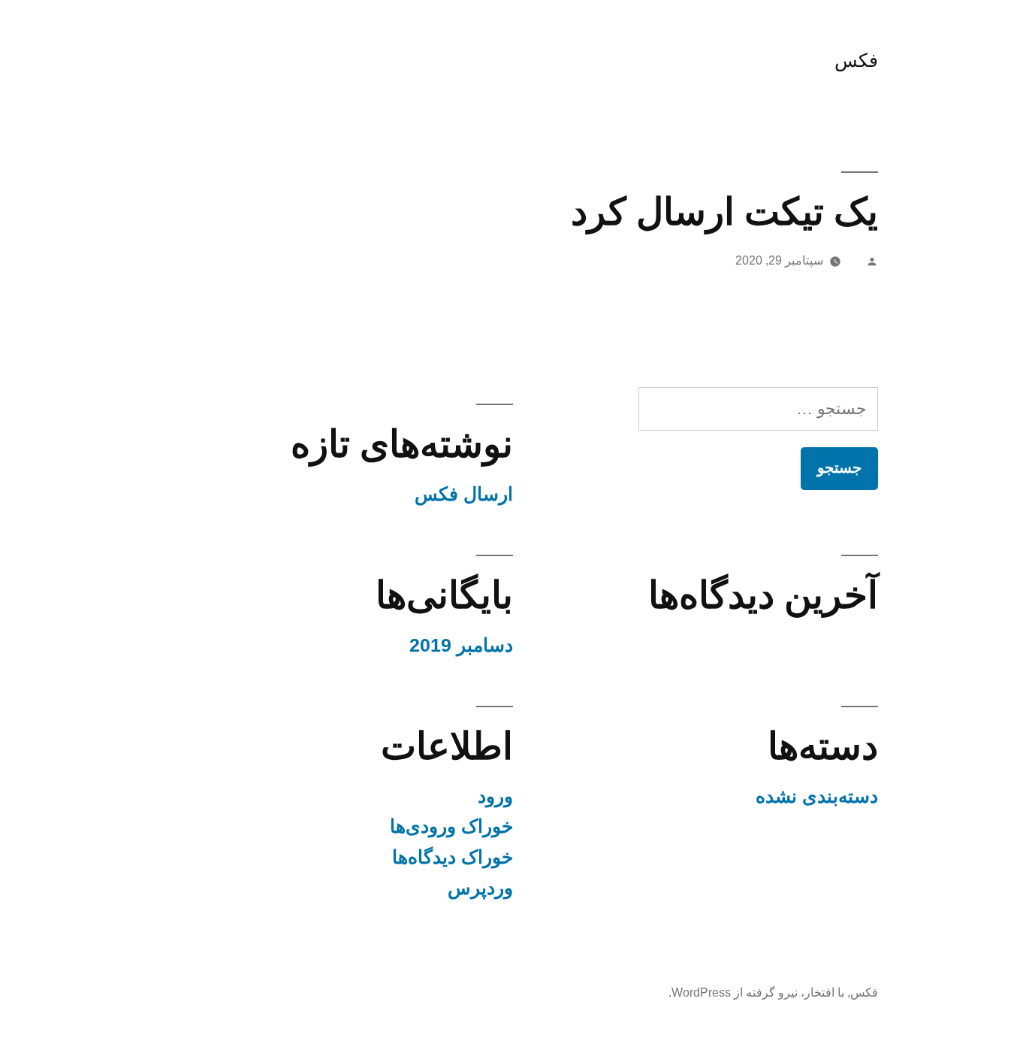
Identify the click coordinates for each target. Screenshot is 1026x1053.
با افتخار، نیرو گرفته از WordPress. (756, 992)
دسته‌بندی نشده (817, 796)
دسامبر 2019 (461, 645)
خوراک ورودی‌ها (451, 826)
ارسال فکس (464, 494)
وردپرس (480, 888)
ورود (495, 796)
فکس (856, 60)
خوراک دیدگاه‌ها (452, 857)
